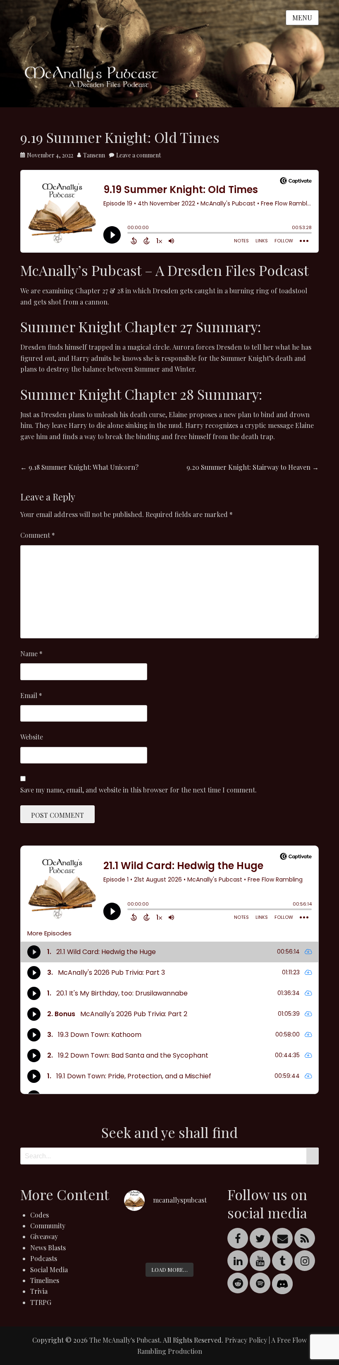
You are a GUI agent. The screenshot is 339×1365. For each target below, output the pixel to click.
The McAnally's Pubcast (124, 1340)
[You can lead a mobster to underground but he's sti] (201, 1248)
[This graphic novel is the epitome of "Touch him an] (170, 1248)
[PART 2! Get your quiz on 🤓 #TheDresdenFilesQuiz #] (138, 1248)
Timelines (44, 1280)
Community (47, 1225)
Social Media (49, 1269)
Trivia (39, 1291)
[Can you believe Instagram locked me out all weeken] (201, 1228)
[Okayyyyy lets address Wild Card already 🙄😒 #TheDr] (138, 1228)
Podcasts (43, 1258)
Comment (37, 535)
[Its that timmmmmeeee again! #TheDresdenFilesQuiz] (170, 1228)
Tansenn (94, 155)
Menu (302, 17)
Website (31, 736)
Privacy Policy (246, 1340)
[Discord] (282, 1282)
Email (31, 695)
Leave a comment (138, 155)
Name (31, 653)
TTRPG (40, 1302)
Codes (39, 1214)
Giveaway (44, 1236)
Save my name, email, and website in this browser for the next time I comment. (138, 789)
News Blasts (48, 1247)
